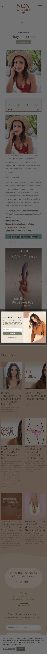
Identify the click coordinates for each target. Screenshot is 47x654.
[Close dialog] (44, 313)
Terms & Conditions (11, 337)
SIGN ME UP (12, 333)
